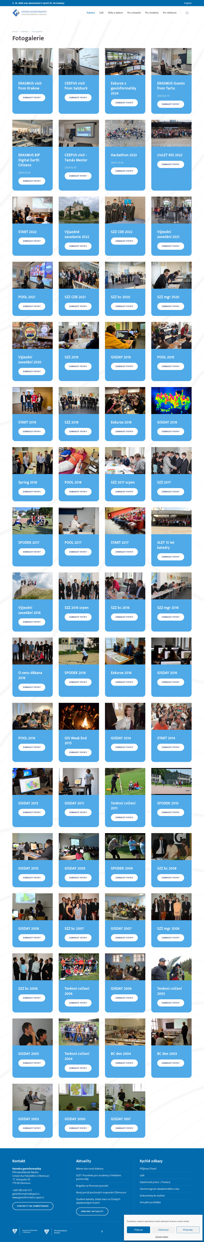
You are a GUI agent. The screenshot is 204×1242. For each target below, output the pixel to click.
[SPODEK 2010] (171, 797)
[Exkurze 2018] (125, 414)
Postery (166, 1182)
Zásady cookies (161, 1236)
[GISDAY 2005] (32, 1048)
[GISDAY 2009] (79, 860)
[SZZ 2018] (79, 414)
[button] (187, 13)
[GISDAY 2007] (125, 920)
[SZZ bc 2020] (125, 289)
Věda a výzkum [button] (115, 13)
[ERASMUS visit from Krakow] (32, 81)
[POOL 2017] (79, 536)
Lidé (101, 13)
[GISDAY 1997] (125, 1111)
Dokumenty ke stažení (152, 1195)
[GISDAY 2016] (171, 667)
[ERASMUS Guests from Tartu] (171, 81)
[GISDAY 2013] (32, 797)
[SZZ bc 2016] (125, 602)
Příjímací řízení (148, 1168)
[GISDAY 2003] (32, 1111)
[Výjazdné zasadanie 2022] (79, 226)
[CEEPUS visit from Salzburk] (79, 81)
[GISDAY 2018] (171, 414)
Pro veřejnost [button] (170, 13)
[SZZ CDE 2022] (125, 226)
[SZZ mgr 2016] (171, 602)
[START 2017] (125, 536)
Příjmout (138, 1230)
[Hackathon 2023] (125, 155)
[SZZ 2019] (79, 351)
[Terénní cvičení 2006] (79, 982)
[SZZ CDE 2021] (79, 289)
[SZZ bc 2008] (171, 860)
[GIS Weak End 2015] (79, 732)
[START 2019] (32, 414)
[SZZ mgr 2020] (171, 289)
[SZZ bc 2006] (32, 982)
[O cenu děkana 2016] (32, 667)
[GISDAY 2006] (125, 982)
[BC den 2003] (171, 1048)
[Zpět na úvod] (29, 13)
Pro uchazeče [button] (134, 13)
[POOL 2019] (171, 351)
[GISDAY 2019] (125, 351)
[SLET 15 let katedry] (171, 536)
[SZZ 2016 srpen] (79, 602)
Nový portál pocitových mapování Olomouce (101, 1192)
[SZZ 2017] (171, 474)
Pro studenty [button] (151, 13)
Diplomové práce (149, 1182)
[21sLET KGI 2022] (171, 155)
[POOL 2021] (32, 289)
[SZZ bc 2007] (79, 920)
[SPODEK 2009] (125, 860)
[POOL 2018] (79, 474)
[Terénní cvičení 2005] (171, 982)
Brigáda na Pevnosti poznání (92, 1185)
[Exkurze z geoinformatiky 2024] (125, 81)
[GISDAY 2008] (32, 920)
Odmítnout (163, 1230)
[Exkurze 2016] (125, 667)
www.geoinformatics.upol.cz (28, 1197)
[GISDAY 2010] (32, 860)
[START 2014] (171, 732)
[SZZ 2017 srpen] (125, 474)
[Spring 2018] (32, 474)
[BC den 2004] (125, 1048)
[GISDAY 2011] (79, 797)
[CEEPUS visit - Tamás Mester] (79, 155)
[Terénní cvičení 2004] (79, 1048)
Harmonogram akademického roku (159, 1188)
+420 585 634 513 (22, 1190)
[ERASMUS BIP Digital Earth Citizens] (32, 155)
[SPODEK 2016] (79, 667)
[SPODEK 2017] (32, 536)
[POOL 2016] (32, 732)
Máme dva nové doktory (89, 1168)
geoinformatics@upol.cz (26, 1193)
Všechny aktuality (92, 1211)
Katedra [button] (91, 13)
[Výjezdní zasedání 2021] (171, 226)
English (188, 3)
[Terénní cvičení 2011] (125, 797)
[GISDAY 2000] (79, 1111)
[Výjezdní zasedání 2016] (32, 602)
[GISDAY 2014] (125, 732)
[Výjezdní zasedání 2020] (32, 351)
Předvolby (188, 1230)
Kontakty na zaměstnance (33, 1206)
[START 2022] (32, 226)
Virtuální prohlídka (150, 1202)
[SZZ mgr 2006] (171, 920)
